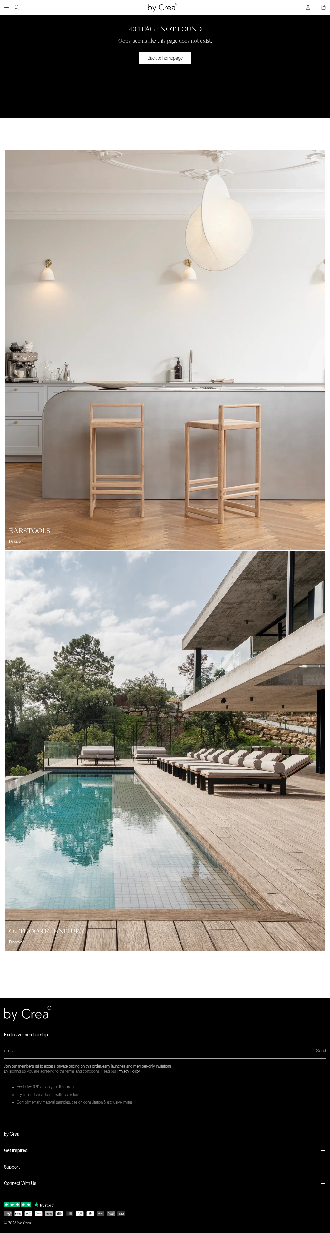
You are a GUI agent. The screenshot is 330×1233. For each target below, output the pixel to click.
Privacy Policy (128, 1071)
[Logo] (162, 7)
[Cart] (323, 7)
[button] (165, 1134)
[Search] (16, 7)
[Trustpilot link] (17, 1204)
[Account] (308, 7)
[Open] (6, 7)
